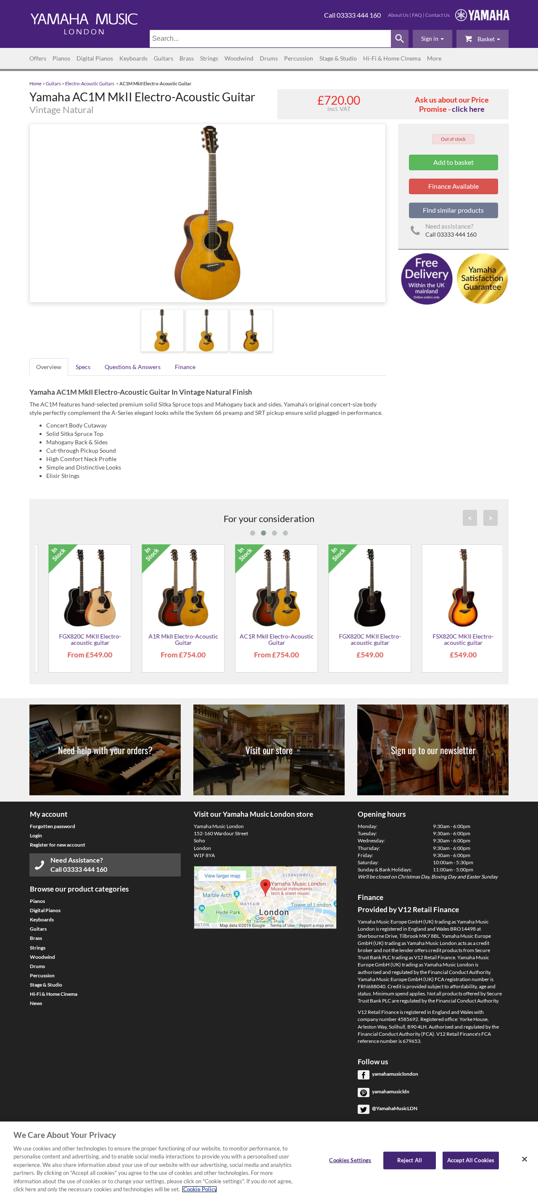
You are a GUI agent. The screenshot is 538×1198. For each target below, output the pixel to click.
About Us (398, 15)
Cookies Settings (350, 1160)
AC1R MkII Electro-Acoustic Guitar (269, 639)
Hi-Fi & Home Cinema (392, 58)
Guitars (163, 58)
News (36, 1003)
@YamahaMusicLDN (394, 1108)
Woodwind (238, 58)
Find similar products (453, 210)
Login (36, 835)
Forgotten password (52, 826)
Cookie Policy (199, 1189)
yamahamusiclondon (395, 1074)
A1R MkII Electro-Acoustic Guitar (176, 639)
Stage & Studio (338, 58)
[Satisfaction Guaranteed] (481, 278)
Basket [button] (486, 38)
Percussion (298, 58)
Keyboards (133, 58)
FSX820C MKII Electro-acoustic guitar (455, 639)
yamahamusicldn (390, 1091)
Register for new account (57, 845)
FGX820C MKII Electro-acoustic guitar (82, 639)
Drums (269, 58)
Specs (83, 366)
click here (468, 108)
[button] (432, 38)
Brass (186, 58)
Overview (48, 366)
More (434, 58)
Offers (37, 58)
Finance (185, 366)
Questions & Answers (133, 366)
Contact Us (437, 15)
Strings (209, 58)
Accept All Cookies (470, 1160)
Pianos (61, 58)
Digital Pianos (94, 58)
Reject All (409, 1160)
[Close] (524, 1159)
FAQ (417, 15)
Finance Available (453, 186)
